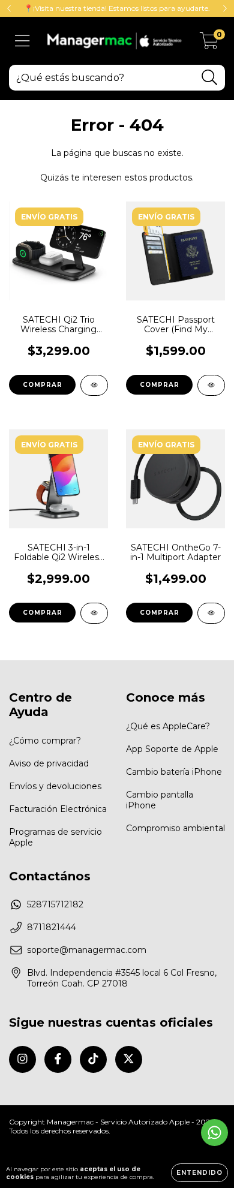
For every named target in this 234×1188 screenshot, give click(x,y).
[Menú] (22, 41)
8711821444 (51, 927)
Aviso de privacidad (49, 763)
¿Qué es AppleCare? (168, 726)
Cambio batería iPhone (174, 771)
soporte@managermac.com (86, 950)
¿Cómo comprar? (45, 740)
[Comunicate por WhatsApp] (214, 1132)
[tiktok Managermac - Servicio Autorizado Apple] (93, 1059)
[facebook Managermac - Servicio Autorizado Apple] (57, 1059)
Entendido (199, 1173)
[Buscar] (210, 78)
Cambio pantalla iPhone (159, 800)
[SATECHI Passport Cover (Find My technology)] (211, 385)
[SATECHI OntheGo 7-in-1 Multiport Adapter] (211, 613)
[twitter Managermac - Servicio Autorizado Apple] (128, 1059)
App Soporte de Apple (172, 749)
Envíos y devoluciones (55, 786)
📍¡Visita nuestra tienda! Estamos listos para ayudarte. (117, 8)
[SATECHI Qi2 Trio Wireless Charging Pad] (94, 385)
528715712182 (55, 904)
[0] (209, 43)
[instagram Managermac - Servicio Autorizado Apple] (22, 1059)
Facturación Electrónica (58, 809)
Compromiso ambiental (175, 828)
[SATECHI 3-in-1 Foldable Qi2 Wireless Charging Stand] (94, 613)
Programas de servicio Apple (55, 837)
